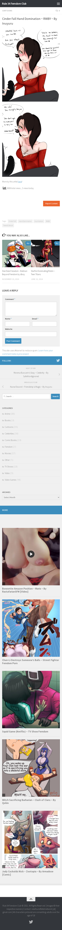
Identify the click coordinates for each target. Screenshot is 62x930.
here (20, 181)
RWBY (48, 221)
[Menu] (58, 3)
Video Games (10, 479)
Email (35, 318)
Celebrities (9, 433)
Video (7, 473)
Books (8, 420)
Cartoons (7, 10)
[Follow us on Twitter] (58, 360)
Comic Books (11, 440)
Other (7, 460)
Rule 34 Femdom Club (14, 3)
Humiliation (38, 221)
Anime (7, 413)
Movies (8, 453)
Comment (10, 299)
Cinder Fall (12, 221)
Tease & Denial (8, 225)
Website (8, 329)
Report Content (51, 203)
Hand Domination (25, 221)
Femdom (8, 446)
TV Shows (9, 466)
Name (8, 318)
